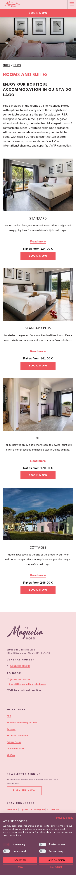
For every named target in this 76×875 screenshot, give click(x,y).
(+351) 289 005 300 (20, 666)
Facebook (12, 809)
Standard (38, 219)
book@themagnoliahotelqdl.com (27, 684)
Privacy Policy (14, 741)
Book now (38, 13)
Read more (38, 241)
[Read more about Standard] (38, 185)
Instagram (39, 809)
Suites (38, 438)
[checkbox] (6, 844)
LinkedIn (54, 809)
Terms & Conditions (17, 735)
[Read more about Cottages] (38, 514)
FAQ (9, 716)
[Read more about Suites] (38, 404)
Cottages (38, 548)
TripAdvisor (25, 809)
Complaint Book (15, 748)
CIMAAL (11, 754)
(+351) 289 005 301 (20, 679)
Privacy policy (64, 818)
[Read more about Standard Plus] (38, 294)
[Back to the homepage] (12, 4)
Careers (11, 729)
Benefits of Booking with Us (22, 722)
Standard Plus (38, 328)
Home (6, 65)
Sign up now (24, 791)
